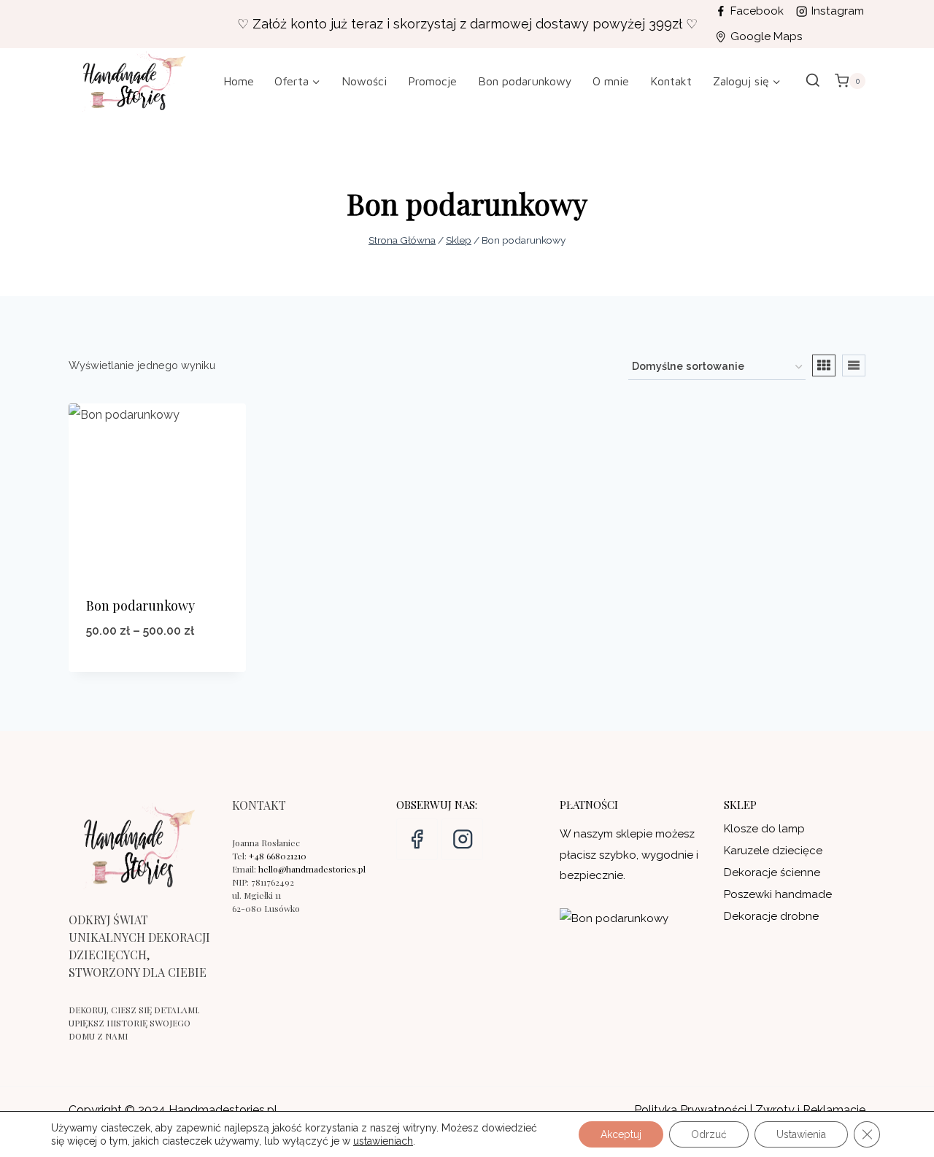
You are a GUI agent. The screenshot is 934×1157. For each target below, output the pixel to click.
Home (238, 81)
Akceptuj (621, 1134)
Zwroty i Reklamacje (810, 1110)
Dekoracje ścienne (772, 872)
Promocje (432, 81)
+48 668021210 (277, 856)
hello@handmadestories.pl (312, 869)
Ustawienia (801, 1134)
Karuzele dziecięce (773, 850)
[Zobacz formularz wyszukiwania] (812, 81)
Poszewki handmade (778, 894)
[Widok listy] (853, 365)
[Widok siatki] (823, 365)
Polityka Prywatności (690, 1110)
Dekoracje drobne (771, 916)
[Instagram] (462, 839)
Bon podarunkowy (525, 81)
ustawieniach (383, 1141)
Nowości (364, 81)
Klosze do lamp (764, 828)
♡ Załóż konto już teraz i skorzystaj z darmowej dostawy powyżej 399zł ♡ (467, 23)
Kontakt (671, 81)
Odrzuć (709, 1134)
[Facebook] (417, 839)
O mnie (611, 81)
